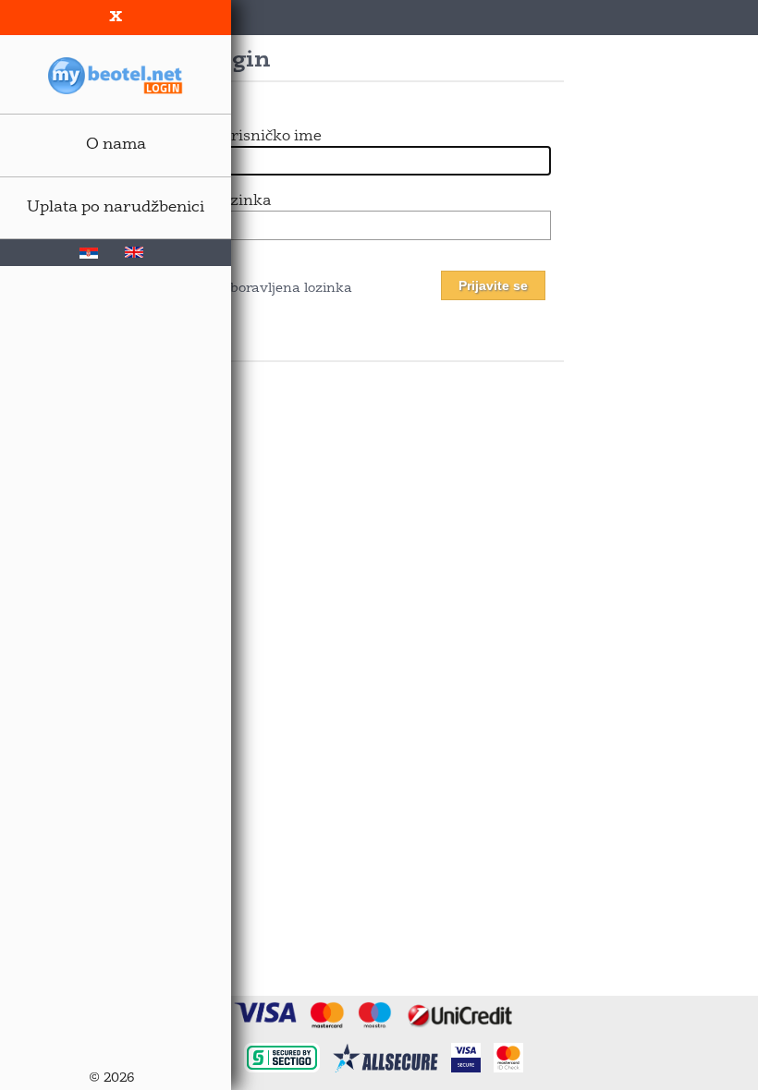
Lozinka (242, 201)
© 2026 (111, 1078)
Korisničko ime (267, 136)
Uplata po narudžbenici (115, 207)
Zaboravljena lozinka (282, 289)
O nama (116, 144)
